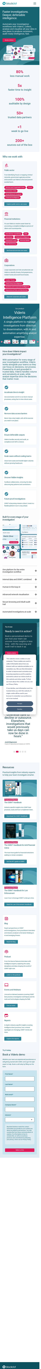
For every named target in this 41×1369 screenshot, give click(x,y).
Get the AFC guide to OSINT (15, 861)
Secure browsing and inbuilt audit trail (16, 603)
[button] (14, 752)
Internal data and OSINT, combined (17, 579)
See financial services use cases (17, 250)
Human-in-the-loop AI (11, 587)
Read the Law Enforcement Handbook (19, 904)
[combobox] (19, 1119)
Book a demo (11, 653)
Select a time (20, 1150)
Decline (19, 709)
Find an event (11, 1005)
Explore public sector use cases (17, 204)
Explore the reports (13, 1038)
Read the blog (11, 942)
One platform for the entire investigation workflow (14, 571)
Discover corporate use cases (16, 296)
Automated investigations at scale (17, 612)
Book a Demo (9, 40)
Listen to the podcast (13, 975)
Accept (19, 703)
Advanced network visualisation (16, 594)
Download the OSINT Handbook (17, 816)
